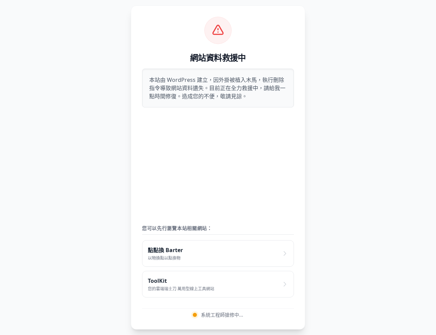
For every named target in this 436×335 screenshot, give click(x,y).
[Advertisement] (218, 166)
